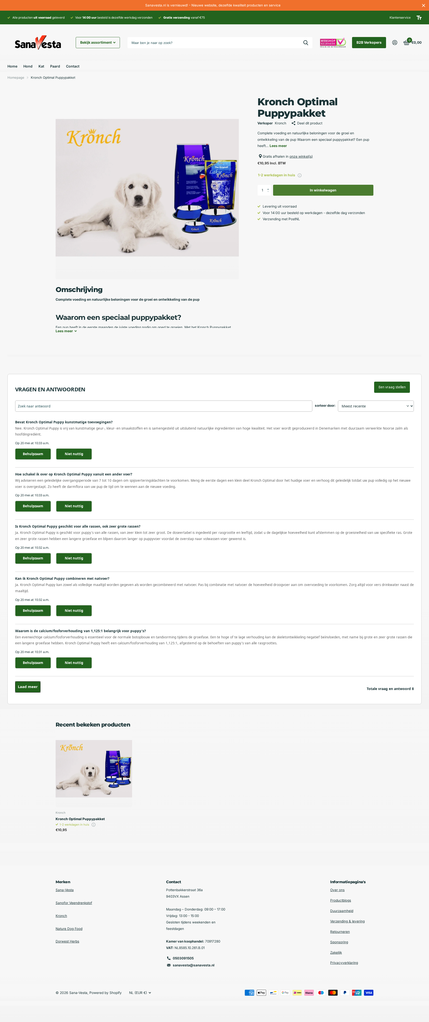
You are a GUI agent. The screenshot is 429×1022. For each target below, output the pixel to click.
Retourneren (340, 932)
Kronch (61, 916)
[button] (269, 186)
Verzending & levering (347, 921)
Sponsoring (339, 942)
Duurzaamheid (341, 911)
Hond (28, 66)
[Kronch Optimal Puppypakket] (94, 768)
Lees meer (278, 146)
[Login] (394, 42)
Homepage (15, 77)
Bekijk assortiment (96, 42)
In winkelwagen (323, 190)
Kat (41, 66)
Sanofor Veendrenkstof (74, 903)
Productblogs (340, 900)
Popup (300, 175)
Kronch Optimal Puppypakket (80, 819)
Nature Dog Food (69, 929)
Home (12, 66)
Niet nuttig (74, 454)
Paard (55, 66)
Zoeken (306, 42)
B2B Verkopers (369, 42)
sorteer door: (325, 405)
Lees (64, 331)
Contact (72, 66)
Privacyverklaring (344, 963)
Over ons (337, 890)
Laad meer (28, 686)
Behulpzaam (33, 454)
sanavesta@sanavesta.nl (193, 965)
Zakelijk (336, 952)
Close (423, 5)
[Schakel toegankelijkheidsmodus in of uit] (419, 18)
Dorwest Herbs (67, 941)
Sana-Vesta (65, 890)
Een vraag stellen (392, 387)
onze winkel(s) (301, 156)
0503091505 (183, 958)
